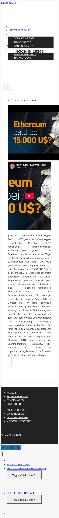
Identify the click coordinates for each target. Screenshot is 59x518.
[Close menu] (2, 454)
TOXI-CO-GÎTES (22, 42)
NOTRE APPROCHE (20, 30)
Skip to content (8, 3)
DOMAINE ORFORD (24, 38)
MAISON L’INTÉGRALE (19, 421)
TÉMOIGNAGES (22, 58)
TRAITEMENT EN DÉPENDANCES (26, 468)
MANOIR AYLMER (23, 46)
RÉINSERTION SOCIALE (21, 493)
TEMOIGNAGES (15, 400)
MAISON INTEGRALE (25, 54)
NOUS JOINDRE (18, 62)
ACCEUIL (11, 392)
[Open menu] (6, 87)
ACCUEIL (14, 26)
